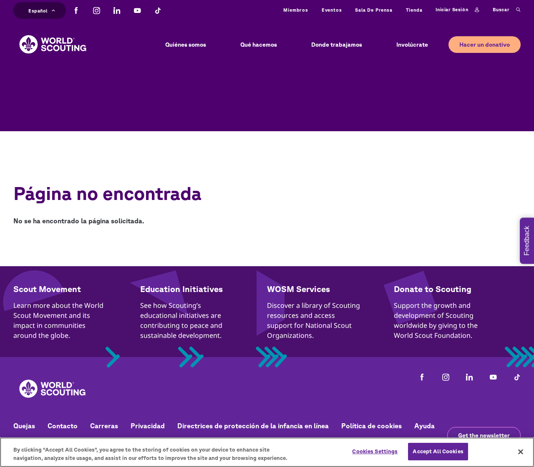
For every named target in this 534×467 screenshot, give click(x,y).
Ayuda (424, 426)
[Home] (52, 38)
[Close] (520, 451)
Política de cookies (371, 426)
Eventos (332, 9)
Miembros (295, 9)
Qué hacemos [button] (258, 44)
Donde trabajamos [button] (336, 44)
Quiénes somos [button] (185, 44)
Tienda (414, 9)
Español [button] (38, 9)
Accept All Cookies (438, 451)
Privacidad (148, 426)
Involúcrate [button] (412, 44)
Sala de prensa (373, 9)
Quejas (24, 426)
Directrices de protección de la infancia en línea (253, 426)
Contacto (63, 426)
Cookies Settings (375, 451)
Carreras (104, 426)
